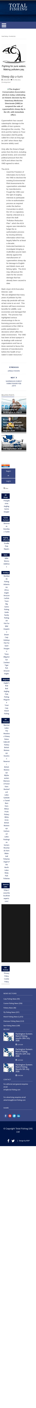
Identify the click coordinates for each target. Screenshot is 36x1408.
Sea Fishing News (9, 1025)
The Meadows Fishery (6, 733)
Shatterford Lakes (7, 792)
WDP (28, 1141)
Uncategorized (5, 82)
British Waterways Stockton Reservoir (6, 755)
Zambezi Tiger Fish (6, 665)
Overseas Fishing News (11, 1021)
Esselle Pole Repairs (6, 546)
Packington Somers (6, 842)
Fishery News (8, 1008)
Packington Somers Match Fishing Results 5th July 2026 (24, 1068)
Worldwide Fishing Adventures (7, 581)
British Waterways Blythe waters (6, 772)
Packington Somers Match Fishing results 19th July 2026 (24, 1037)
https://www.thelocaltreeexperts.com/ (6, 895)
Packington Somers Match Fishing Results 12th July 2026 (24, 1052)
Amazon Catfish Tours (7, 598)
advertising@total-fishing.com (14, 1100)
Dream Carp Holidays (6, 637)
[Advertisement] (15, 933)
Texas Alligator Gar (6, 657)
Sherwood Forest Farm (6, 784)
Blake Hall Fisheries (6, 856)
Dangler (6, 512)
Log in (8, 481)
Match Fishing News (10, 1017)
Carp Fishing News (10, 999)
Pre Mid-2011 (16, 80)
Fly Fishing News (9, 1012)
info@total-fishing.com (11, 1090)
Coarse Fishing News (10, 1003)
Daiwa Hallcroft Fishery (6, 742)
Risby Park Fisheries (6, 876)
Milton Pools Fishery (6, 811)
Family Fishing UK (6, 618)
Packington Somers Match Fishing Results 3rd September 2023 (13, 446)
